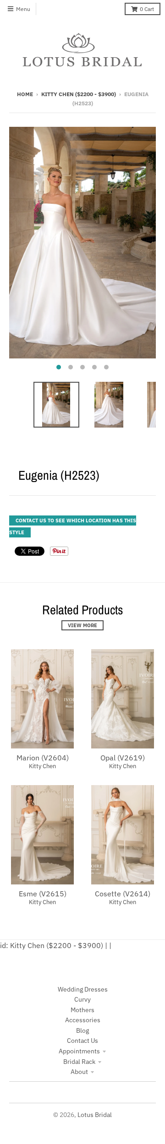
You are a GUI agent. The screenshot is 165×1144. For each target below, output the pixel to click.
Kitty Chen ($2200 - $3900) (78, 94)
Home (25, 94)
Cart (147, 8)
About (79, 1072)
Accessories (82, 1020)
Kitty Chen (42, 766)
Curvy (82, 999)
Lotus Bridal (94, 1115)
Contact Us (82, 1040)
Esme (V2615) (42, 893)
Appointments (79, 1051)
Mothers (82, 1010)
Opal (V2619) (122, 757)
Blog (82, 1030)
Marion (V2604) (42, 757)
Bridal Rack (79, 1061)
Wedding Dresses (83, 989)
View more (82, 625)
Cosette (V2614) (122, 893)
